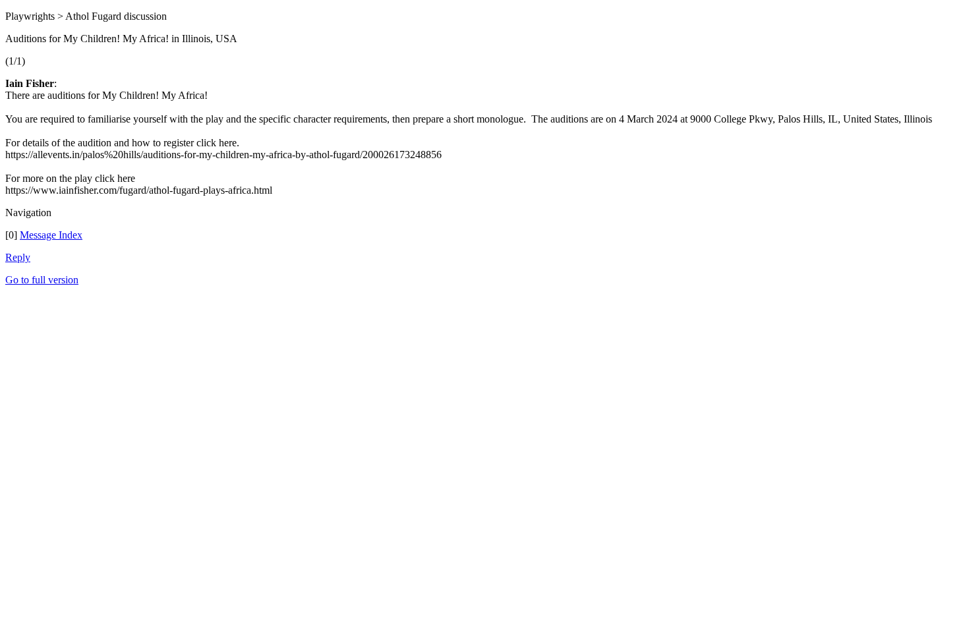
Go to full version (41, 279)
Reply (17, 257)
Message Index (51, 235)
